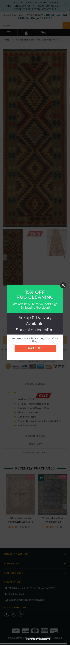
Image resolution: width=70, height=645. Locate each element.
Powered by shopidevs (38, 638)
